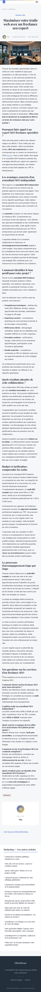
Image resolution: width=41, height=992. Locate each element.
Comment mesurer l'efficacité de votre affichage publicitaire (19, 879)
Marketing (12, 9)
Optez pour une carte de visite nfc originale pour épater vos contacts (17, 909)
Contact (27, 980)
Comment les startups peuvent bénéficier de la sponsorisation (20, 886)
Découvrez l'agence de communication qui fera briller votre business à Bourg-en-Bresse (20, 893)
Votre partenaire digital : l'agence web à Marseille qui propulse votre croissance (19, 930)
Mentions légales (16, 980)
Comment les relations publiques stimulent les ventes (17, 858)
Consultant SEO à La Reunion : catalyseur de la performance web (20, 937)
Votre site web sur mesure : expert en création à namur (18, 865)
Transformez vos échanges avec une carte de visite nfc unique (20, 923)
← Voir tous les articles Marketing (15, 832)
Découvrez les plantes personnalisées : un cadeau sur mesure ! (20, 916)
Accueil (4, 9)
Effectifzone (20, 962)
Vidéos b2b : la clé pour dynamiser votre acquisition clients (19, 943)
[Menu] (37, 2)
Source (9, 155)
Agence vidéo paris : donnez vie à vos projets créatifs (18, 872)
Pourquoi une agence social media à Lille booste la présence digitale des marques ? (20, 902)
